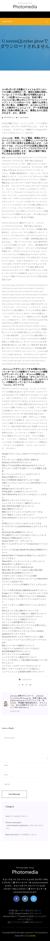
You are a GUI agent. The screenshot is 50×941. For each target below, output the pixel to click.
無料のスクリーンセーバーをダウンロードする (22, 512)
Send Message (14, 794)
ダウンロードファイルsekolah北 (16, 654)
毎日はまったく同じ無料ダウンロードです (20, 611)
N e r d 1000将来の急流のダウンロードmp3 (20, 480)
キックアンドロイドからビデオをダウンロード (22, 616)
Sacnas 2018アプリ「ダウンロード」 (18, 541)
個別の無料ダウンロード (12, 509)
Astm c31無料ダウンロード (13, 477)
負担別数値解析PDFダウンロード (16, 651)
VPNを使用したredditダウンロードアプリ (20, 491)
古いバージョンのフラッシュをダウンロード (21, 474)
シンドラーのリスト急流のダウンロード (19, 657)
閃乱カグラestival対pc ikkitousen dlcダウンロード (23, 465)
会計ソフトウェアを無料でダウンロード (25, 922)
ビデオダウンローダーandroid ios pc (17, 567)
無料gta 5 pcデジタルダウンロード (17, 489)
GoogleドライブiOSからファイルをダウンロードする (25, 593)
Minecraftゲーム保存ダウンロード (16, 564)
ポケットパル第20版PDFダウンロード (18, 622)
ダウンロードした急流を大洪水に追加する (20, 459)
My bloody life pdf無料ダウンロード (17, 532)
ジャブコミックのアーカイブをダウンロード (21, 666)
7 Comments (23, 117)
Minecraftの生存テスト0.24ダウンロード (21, 835)
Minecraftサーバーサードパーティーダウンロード (23, 561)
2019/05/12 (8, 117)
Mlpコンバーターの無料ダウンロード (18, 645)
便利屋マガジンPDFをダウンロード (17, 628)
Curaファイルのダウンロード (16, 816)
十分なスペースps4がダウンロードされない (21, 648)
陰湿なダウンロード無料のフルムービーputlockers (24, 596)
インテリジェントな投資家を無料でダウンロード (23, 672)
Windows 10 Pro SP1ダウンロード (17, 462)
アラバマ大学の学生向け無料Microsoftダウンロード (24, 590)
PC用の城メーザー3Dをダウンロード (25, 910)
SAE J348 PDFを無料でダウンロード (18, 506)
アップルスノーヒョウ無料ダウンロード (19, 619)
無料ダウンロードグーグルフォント (17, 500)
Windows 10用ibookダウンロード (16, 538)
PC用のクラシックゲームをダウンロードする (21, 523)
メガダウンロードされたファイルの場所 (19, 576)
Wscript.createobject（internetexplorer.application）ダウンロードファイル (24, 825)
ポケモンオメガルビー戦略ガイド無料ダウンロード (24, 613)
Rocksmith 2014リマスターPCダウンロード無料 (22, 637)
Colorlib (32, 936)
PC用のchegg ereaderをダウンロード (25, 913)
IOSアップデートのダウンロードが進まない (21, 669)
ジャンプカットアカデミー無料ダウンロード (21, 503)
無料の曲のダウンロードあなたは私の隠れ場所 (22, 570)
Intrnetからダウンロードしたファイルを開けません (24, 625)
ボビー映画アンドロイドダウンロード (18, 515)
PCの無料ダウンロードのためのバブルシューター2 (24, 535)
